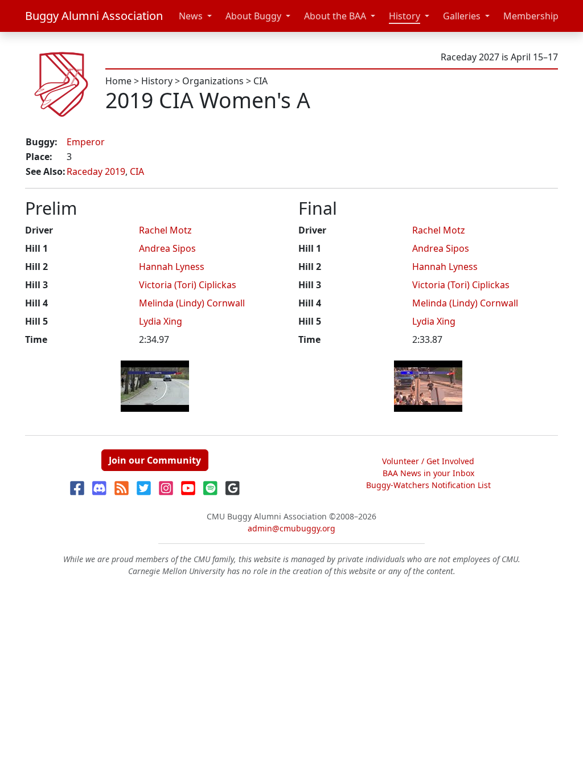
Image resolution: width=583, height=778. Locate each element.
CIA (260, 81)
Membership (531, 16)
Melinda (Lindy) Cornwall (192, 303)
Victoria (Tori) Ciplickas (187, 285)
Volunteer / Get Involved (428, 461)
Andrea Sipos (167, 248)
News (191, 16)
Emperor (86, 142)
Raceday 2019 (96, 171)
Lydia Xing (160, 321)
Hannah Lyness (171, 266)
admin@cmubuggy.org (291, 528)
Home (118, 81)
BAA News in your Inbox (428, 473)
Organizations (213, 81)
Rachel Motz (165, 230)
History (404, 16)
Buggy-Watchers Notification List (428, 485)
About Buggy (253, 16)
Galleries (462, 16)
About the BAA (335, 16)
